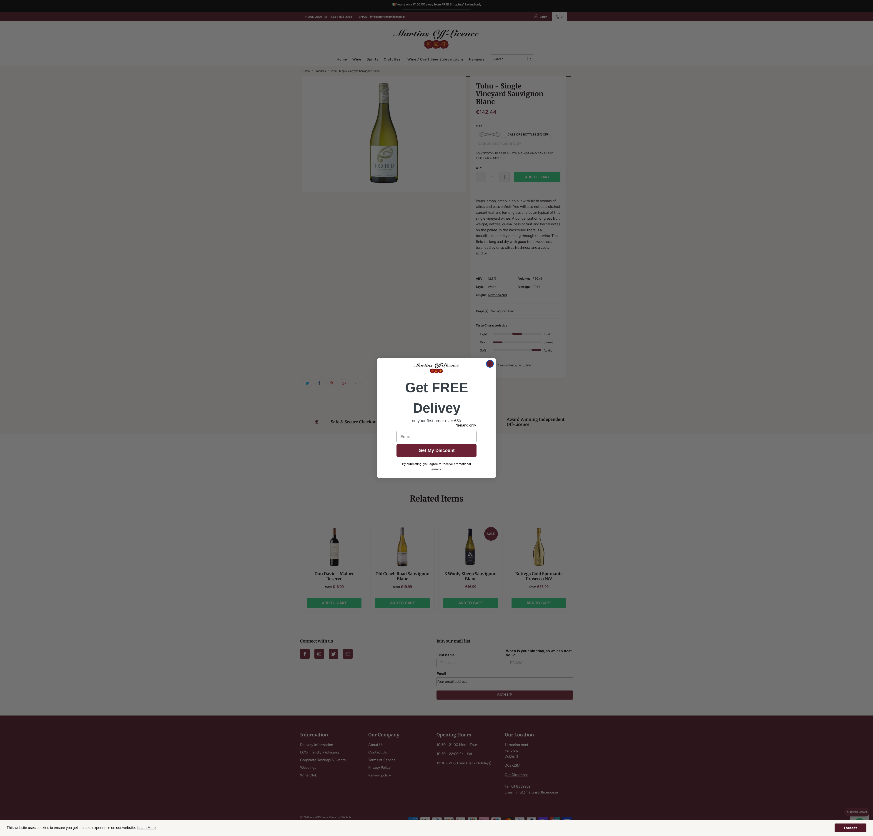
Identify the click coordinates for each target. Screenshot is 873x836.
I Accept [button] (850, 828)
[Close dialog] (490, 364)
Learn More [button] (146, 828)
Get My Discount (437, 450)
